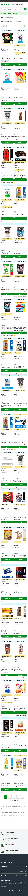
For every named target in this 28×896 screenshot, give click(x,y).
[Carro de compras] (25, 4)
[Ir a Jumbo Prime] (23, 871)
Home (2, 17)
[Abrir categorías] (2, 4)
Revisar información (6, 819)
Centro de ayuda (8, 1)
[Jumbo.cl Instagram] (20, 876)
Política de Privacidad (20, 893)
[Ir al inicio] (8, 4)
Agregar (7, 64)
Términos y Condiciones (8, 893)
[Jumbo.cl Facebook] (16, 876)
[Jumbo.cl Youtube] (26, 876)
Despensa (10, 26)
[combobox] (14, 9)
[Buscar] (25, 9)
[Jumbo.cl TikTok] (23, 876)
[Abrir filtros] (4, 26)
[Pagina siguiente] (26, 796)
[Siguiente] (25, 26)
